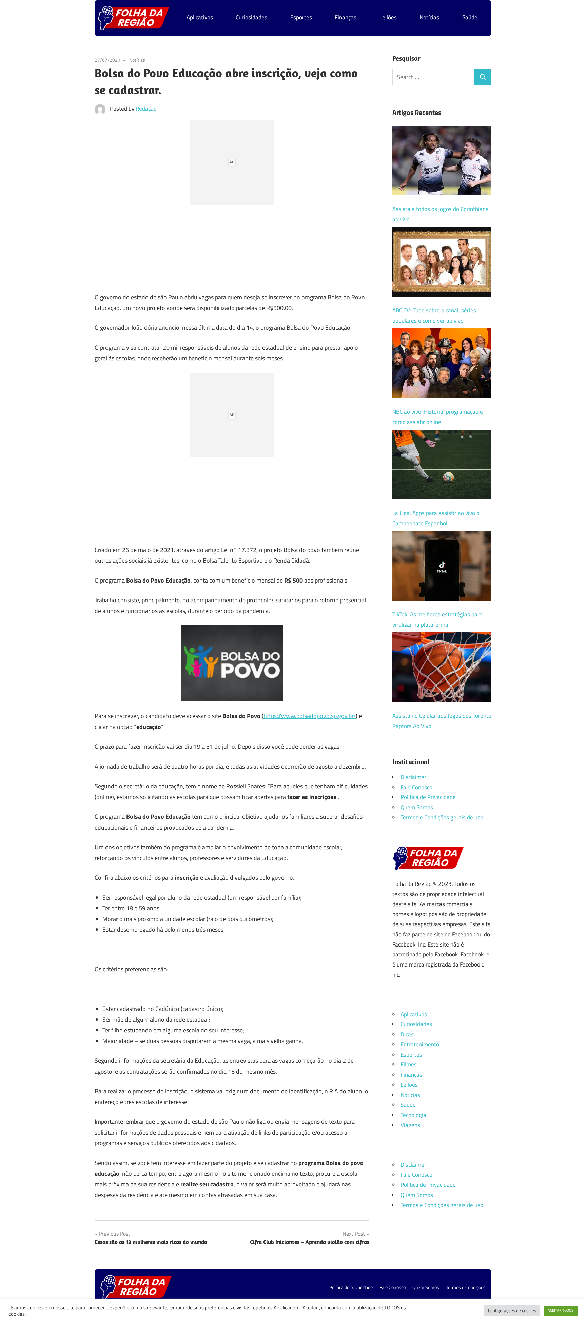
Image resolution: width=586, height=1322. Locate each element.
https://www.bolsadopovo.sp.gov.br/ (309, 715)
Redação (146, 108)
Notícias (429, 17)
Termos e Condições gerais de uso (442, 817)
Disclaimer (413, 777)
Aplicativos (200, 17)
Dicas (407, 1034)
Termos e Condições (466, 1287)
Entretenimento (420, 1044)
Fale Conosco (416, 787)
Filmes (409, 1064)
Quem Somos (417, 807)
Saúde (469, 17)
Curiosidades (251, 17)
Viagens (410, 1125)
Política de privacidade (351, 1287)
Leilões (388, 17)
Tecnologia (413, 1115)
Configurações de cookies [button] (512, 1310)
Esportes (301, 17)
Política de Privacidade (428, 797)
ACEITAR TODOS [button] (560, 1310)
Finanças (345, 17)
